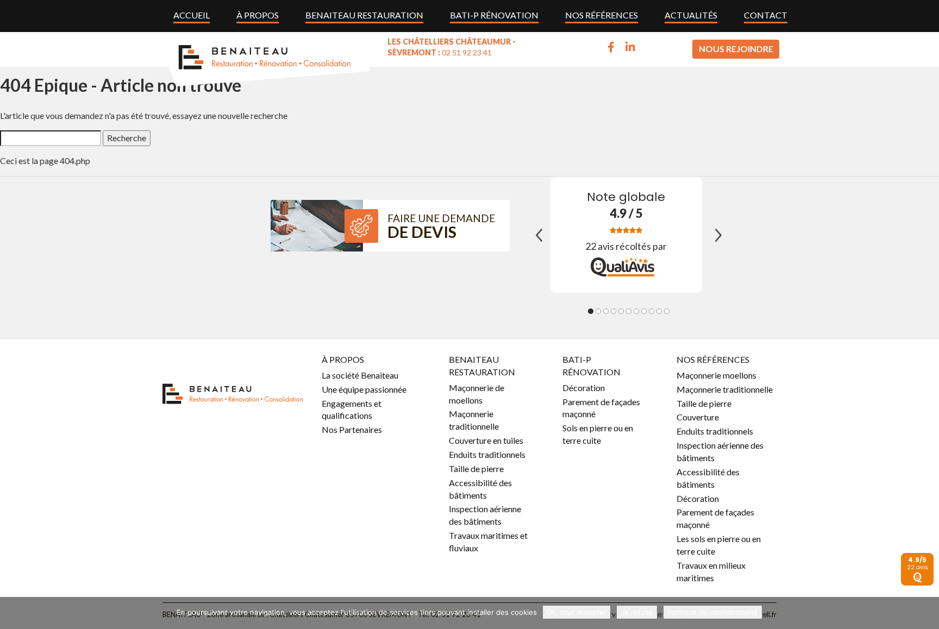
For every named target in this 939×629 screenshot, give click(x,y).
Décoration (583, 387)
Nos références (601, 15)
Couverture (698, 417)
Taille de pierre (476, 468)
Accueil (191, 15)
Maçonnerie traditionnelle (725, 389)
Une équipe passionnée (364, 389)
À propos (257, 15)
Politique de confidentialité (712, 612)
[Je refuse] (925, 613)
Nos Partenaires (352, 429)
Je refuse (637, 612)
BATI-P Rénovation (494, 15)
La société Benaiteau (360, 375)
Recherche (126, 138)
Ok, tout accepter (576, 612)
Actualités (691, 15)
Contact (765, 15)
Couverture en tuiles (486, 440)
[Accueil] (265, 59)
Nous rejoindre (736, 48)
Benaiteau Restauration (364, 15)
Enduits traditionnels (487, 454)
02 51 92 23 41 (467, 52)
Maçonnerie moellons (716, 375)
